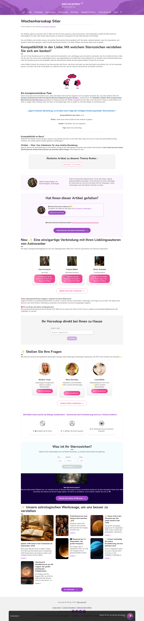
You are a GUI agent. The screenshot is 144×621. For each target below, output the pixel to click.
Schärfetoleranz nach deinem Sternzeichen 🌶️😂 (78, 518)
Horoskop (77, 164)
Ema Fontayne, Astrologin (48, 26)
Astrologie (74, 12)
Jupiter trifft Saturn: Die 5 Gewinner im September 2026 (36, 544)
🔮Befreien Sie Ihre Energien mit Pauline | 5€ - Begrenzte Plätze (72, 279)
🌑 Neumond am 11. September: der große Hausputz (78, 541)
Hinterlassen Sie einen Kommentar (71, 230)
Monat (68, 457)
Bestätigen (72, 338)
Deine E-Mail (55, 328)
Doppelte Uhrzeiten (88, 12)
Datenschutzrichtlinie (84, 608)
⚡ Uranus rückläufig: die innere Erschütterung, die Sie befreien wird (114, 542)
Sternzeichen (50, 12)
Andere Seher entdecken (70, 403)
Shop (116, 12)
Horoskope (39, 12)
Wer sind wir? (81, 602)
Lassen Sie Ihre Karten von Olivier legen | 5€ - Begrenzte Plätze (99, 279)
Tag (58, 457)
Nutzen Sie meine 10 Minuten (71, 498)
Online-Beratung (104, 12)
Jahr (80, 457)
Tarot (30, 12)
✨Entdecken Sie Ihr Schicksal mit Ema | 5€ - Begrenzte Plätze (44, 279)
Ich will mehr (69, 589)
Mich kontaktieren (44, 391)
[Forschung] (121, 12)
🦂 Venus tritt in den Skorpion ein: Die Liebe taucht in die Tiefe (113, 519)
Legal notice (56, 608)
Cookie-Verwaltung (69, 608)
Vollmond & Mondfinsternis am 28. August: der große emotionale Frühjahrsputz (44, 566)
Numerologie (63, 12)
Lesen (23, 558)
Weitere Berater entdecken (70, 291)
